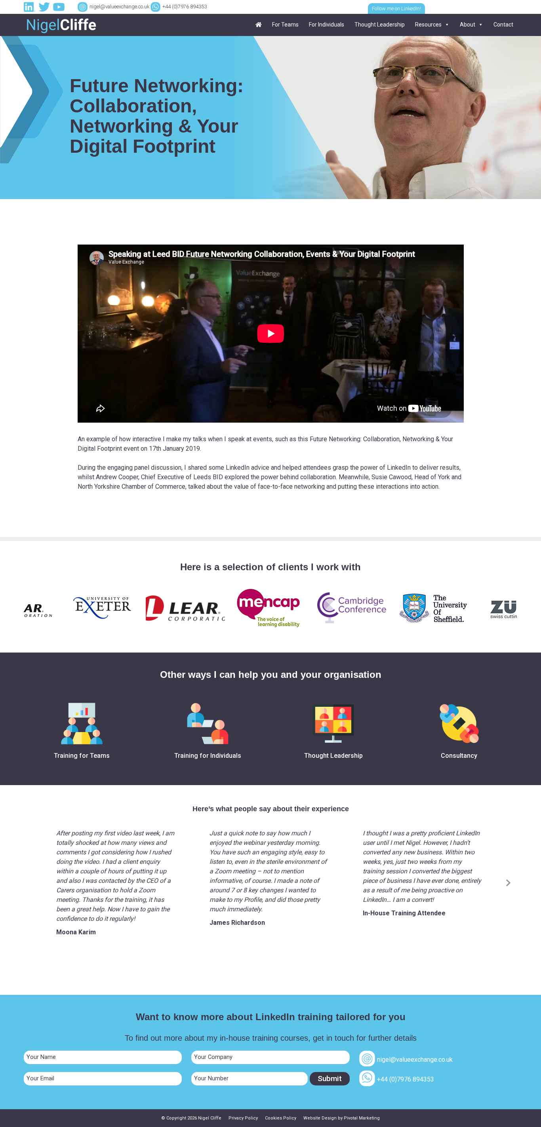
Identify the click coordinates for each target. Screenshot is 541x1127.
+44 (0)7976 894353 (184, 6)
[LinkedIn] (30, 6)
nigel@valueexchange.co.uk (119, 6)
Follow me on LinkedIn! (396, 8)
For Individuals (326, 24)
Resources (428, 24)
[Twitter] (45, 6)
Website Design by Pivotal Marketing (341, 1118)
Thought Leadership (379, 24)
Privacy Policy (243, 1118)
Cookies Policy (280, 1118)
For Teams (285, 24)
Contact (503, 24)
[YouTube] (60, 6)
